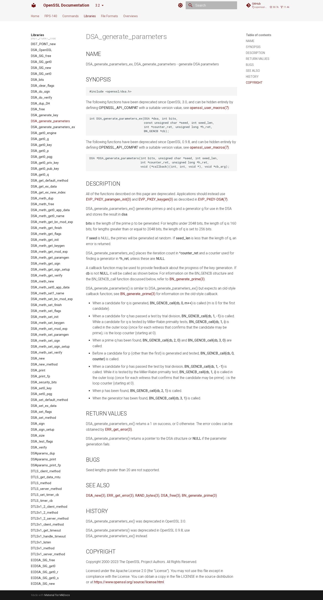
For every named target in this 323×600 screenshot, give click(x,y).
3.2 (97, 5)
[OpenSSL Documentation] (33, 5)
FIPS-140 (51, 16)
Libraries (90, 16)
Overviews (130, 16)
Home (35, 16)
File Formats (109, 16)
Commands (70, 16)
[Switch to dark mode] (180, 5)
